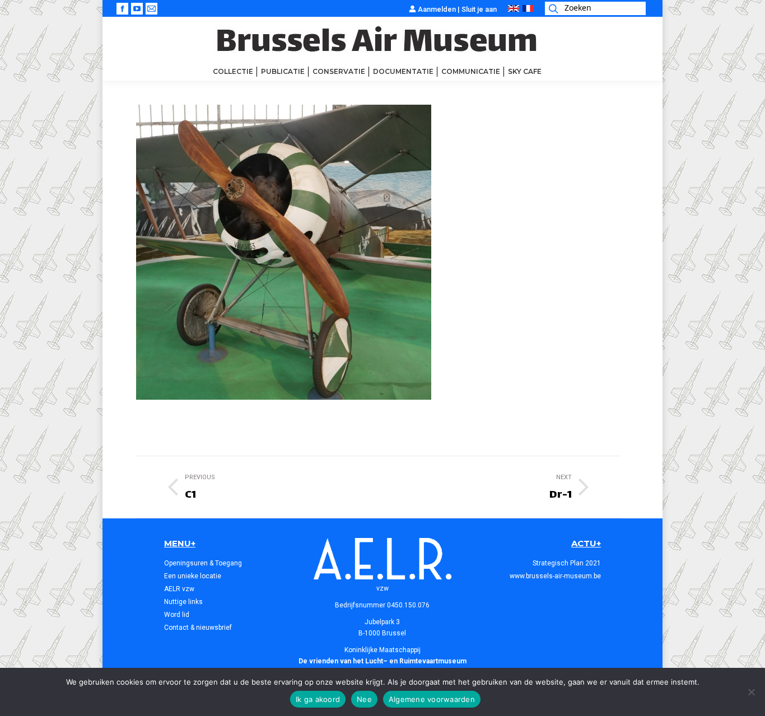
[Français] (528, 9)
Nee (364, 699)
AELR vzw (179, 589)
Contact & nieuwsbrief (198, 627)
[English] (513, 9)
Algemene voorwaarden (432, 699)
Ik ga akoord (318, 699)
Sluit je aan (479, 9)
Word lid (176, 615)
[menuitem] (233, 71)
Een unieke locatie (192, 576)
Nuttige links (183, 602)
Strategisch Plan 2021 (567, 563)
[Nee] (751, 692)
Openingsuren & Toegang (203, 563)
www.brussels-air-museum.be (555, 576)
